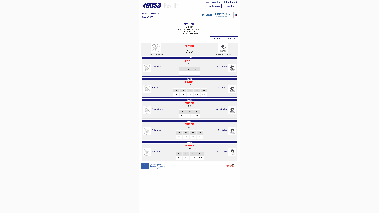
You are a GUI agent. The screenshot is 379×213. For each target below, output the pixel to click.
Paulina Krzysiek (156, 67)
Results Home (230, 6)
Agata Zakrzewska (157, 88)
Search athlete (232, 2)
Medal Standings (214, 6)
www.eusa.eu (211, 2)
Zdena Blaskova (222, 88)
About (221, 2)
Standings (217, 38)
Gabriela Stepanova (221, 67)
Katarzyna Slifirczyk (157, 109)
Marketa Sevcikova (221, 109)
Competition (231, 38)
